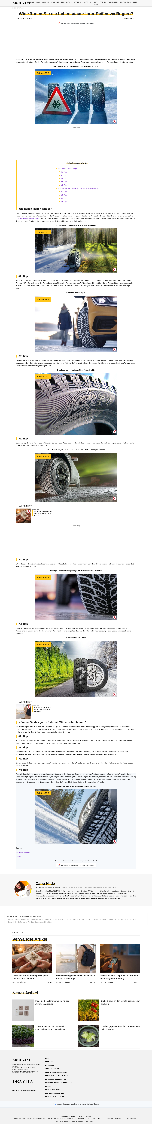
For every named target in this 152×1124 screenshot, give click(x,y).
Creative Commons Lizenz (56, 1072)
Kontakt (49, 1086)
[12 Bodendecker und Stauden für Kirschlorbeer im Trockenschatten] (23, 1036)
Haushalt (55, 2)
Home (14, 8)
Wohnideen (113, 2)
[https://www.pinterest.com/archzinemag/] (125, 1068)
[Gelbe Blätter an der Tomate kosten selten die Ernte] (88, 1010)
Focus (18, 857)
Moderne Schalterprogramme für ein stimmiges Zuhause (28, 919)
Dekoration (66, 2)
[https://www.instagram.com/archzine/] (121, 1068)
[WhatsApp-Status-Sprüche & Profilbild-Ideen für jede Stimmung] (120, 958)
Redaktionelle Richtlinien (56, 1076)
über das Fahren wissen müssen (28, 218)
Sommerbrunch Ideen (60, 919)
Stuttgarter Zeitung (23, 852)
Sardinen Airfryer (108, 919)
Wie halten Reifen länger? (68, 169)
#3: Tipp (64, 178)
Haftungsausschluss (54, 1093)
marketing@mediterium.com (27, 1090)
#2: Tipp (64, 175)
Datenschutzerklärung (55, 1079)
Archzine (22, 3)
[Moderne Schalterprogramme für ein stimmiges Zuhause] (23, 1010)
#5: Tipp (64, 185)
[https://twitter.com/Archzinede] (132, 1068)
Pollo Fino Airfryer (93, 919)
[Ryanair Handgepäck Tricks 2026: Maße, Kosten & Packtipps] (23, 712)
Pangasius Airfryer (77, 919)
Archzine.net (23, 1060)
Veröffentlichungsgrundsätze (58, 1083)
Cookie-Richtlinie (52, 1090)
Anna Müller (21, 982)
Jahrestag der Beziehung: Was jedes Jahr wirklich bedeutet (43, 513)
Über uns (49, 1061)
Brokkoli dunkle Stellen (16, 922)
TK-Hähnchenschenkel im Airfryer (40, 922)
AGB (47, 1058)
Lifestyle (30, 2)
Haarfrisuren (42, 2)
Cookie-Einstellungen (54, 1097)
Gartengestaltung (82, 2)
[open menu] (138, 3)
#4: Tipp (64, 182)
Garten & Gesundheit (85, 888)
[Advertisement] (76, 40)
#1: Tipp (64, 172)
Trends (103, 2)
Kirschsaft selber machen (126, 919)
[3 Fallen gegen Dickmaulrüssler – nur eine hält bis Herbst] (88, 1036)
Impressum (49, 1065)
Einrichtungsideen (128, 2)
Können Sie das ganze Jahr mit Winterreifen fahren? (78, 188)
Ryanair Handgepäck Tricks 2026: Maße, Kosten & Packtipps (44, 709)
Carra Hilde (26, 19)
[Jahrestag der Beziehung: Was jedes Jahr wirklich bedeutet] (23, 516)
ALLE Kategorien (52, 1068)
